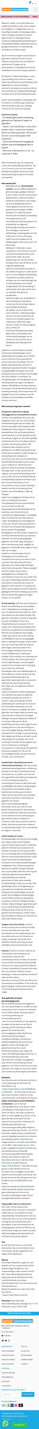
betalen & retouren (8, 1355)
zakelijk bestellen (27, 1359)
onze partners (6, 1385)
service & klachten (8, 1364)
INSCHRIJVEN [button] (28, 1394)
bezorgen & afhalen (8, 1359)
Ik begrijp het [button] (19, 1425)
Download (6, 1300)
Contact (7, 1336)
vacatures (24, 1364)
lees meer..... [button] (7, 1419)
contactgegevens (8, 1377)
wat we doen (25, 1351)
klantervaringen (26, 1355)
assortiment (6, 1381)
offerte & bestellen (8, 1351)
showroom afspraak (8, 1373)
